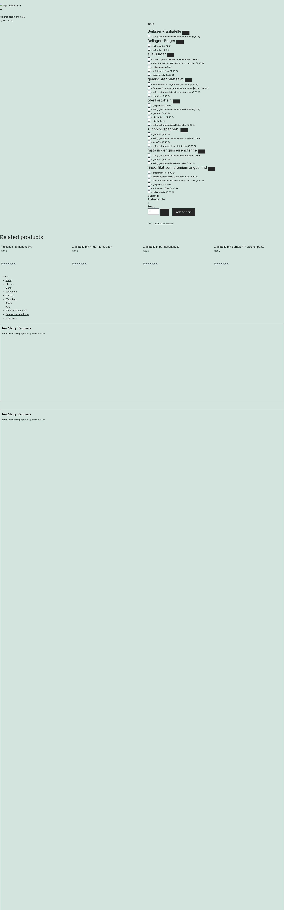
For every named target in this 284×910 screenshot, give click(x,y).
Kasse (9, 303)
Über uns (10, 284)
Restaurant (11, 291)
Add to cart (183, 212)
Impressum (11, 318)
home (8, 280)
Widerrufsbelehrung (16, 310)
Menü (9, 288)
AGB (8, 306)
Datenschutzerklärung (17, 314)
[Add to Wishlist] (164, 212)
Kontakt (10, 295)
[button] (1, 9)
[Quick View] (2, 260)
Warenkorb (11, 299)
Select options (8, 263)
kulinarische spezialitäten (164, 223)
